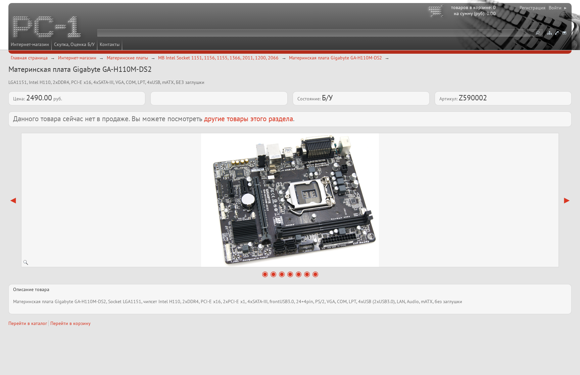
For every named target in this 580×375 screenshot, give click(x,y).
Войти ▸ (558, 8)
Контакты (109, 44)
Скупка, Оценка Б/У (74, 44)
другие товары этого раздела (248, 118)
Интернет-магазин (30, 44)
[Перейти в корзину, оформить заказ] (437, 11)
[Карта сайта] (549, 33)
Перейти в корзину (70, 323)
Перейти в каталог (27, 323)
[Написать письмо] (564, 33)
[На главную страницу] (47, 28)
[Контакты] (557, 33)
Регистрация (532, 8)
